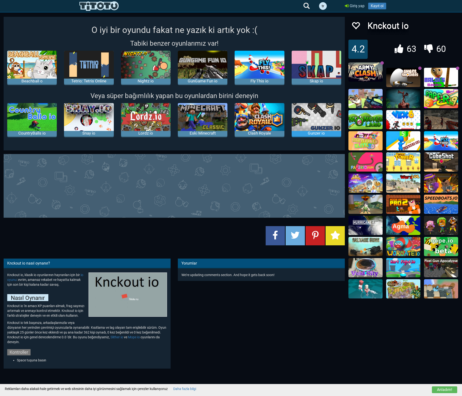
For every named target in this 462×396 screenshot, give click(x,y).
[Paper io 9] (441, 98)
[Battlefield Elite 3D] (365, 140)
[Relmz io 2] (365, 204)
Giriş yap (357, 6)
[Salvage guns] (365, 246)
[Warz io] (403, 183)
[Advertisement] (174, 185)
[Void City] (365, 267)
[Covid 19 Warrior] (365, 288)
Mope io (134, 337)
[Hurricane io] (365, 225)
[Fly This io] (441, 140)
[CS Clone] (441, 119)
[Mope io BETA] (441, 246)
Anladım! (444, 389)
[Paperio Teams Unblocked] (365, 162)
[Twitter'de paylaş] (295, 235)
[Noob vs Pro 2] (403, 204)
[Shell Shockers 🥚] (403, 77)
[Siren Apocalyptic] (403, 98)
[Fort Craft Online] (365, 98)
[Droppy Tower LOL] (403, 162)
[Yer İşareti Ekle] (335, 235)
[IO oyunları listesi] (99, 6)
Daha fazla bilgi (184, 389)
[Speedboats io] (441, 204)
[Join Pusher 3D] (403, 140)
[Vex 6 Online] (403, 119)
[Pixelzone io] (441, 225)
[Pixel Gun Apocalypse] (441, 267)
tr (323, 6)
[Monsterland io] (365, 119)
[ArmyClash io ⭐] (365, 72)
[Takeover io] (403, 288)
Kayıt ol (377, 6)
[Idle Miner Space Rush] (365, 183)
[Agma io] (403, 225)
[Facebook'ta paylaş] (275, 235)
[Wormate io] (403, 246)
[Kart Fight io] (403, 267)
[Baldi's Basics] (441, 77)
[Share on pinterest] (315, 235)
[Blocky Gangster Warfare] (441, 183)
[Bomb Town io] (441, 288)
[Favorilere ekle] (355, 27)
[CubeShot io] (441, 162)
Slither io (116, 337)
